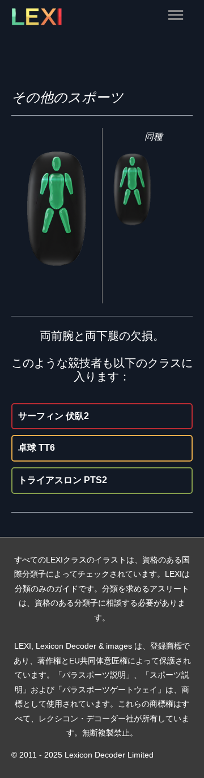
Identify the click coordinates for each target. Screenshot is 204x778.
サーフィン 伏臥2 (53, 416)
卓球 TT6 (36, 448)
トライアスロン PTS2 (62, 480)
